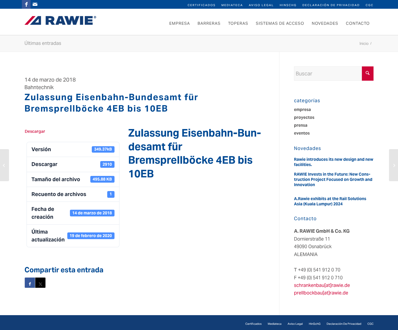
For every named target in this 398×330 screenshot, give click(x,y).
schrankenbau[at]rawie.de (322, 285)
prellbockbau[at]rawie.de (321, 293)
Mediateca (232, 5)
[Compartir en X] (40, 283)
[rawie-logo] (60, 20)
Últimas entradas (42, 43)
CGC (370, 5)
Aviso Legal (261, 5)
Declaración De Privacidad (331, 5)
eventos (302, 133)
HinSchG (288, 5)
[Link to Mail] (35, 4)
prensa (300, 125)
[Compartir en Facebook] (30, 283)
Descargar (35, 132)
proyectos (304, 117)
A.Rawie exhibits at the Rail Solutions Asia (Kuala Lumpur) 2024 (330, 201)
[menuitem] (202, 5)
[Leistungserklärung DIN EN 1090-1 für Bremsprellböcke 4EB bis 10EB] (4, 165)
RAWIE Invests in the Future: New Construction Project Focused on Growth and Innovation (333, 179)
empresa (302, 109)
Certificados (202, 5)
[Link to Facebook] (26, 4)
